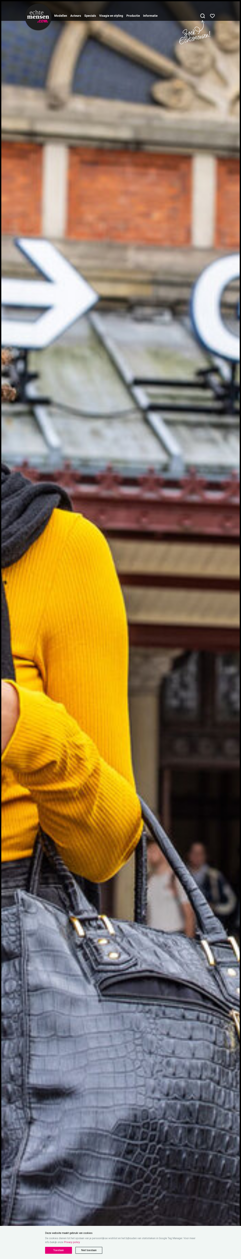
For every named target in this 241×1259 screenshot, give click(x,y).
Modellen (60, 15)
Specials (90, 15)
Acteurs (75, 15)
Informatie (150, 15)
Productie (133, 15)
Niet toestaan (89, 1250)
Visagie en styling (111, 15)
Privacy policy (72, 1242)
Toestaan (58, 1250)
